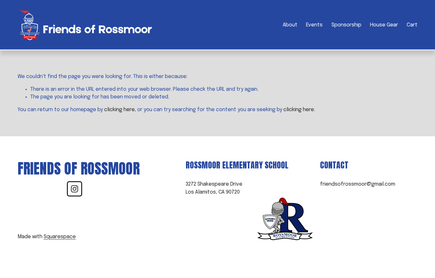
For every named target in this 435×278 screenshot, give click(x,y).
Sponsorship (346, 25)
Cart (412, 25)
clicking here (119, 109)
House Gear (384, 25)
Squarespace (60, 236)
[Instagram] (74, 188)
